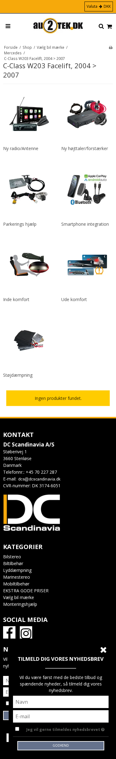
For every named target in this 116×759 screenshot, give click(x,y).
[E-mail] (61, 716)
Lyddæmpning (17, 570)
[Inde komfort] (29, 265)
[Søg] (101, 26)
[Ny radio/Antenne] (29, 114)
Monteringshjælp (20, 604)
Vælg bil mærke (18, 597)
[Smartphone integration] (87, 190)
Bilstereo (12, 557)
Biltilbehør (13, 563)
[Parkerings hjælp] (29, 190)
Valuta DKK (99, 6)
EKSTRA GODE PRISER (26, 590)
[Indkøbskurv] (109, 26)
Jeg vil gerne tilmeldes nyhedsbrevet (63, 728)
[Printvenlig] (110, 47)
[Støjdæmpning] (29, 341)
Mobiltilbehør (16, 584)
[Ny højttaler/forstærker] (87, 114)
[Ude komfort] (87, 265)
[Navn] (61, 701)
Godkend (61, 745)
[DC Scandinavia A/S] (58, 25)
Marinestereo (16, 577)
